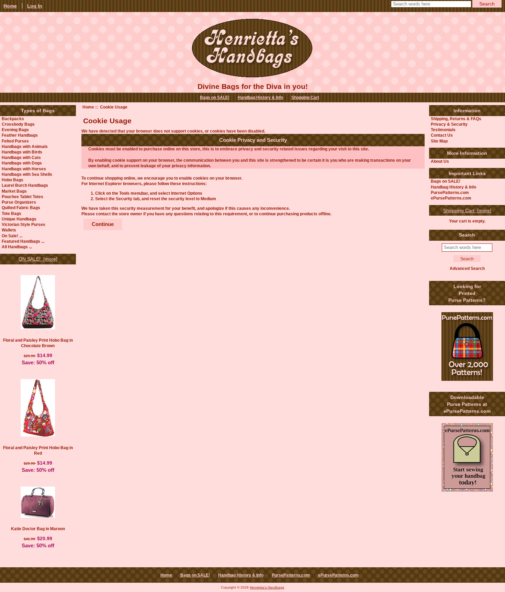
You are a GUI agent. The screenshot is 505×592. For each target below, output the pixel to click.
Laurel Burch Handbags (25, 185)
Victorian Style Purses (23, 224)
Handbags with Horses (24, 169)
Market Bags (14, 191)
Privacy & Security (449, 124)
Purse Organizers (19, 202)
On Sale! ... (12, 236)
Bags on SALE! (214, 97)
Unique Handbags (19, 219)
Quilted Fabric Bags (21, 207)
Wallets (9, 230)
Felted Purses (15, 141)
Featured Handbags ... (23, 241)
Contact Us (442, 135)
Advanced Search (467, 268)
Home (88, 107)
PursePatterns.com (450, 192)
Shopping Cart (305, 97)
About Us (440, 161)
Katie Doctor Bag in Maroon (38, 528)
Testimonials (443, 129)
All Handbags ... (17, 246)
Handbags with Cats (21, 157)
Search (467, 235)
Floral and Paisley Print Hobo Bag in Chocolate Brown (38, 343)
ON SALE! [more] (38, 259)
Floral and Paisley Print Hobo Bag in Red (38, 450)
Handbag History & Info (260, 97)
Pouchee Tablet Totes (22, 196)
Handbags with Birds (22, 152)
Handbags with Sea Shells (27, 174)
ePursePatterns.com (451, 198)
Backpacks (13, 118)
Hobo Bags (12, 180)
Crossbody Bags (18, 124)
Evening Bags (15, 129)
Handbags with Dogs (22, 163)
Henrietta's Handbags (267, 587)
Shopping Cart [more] (467, 210)
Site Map (439, 141)
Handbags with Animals (25, 146)
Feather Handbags (20, 135)
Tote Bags (11, 213)
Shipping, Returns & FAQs (456, 118)
